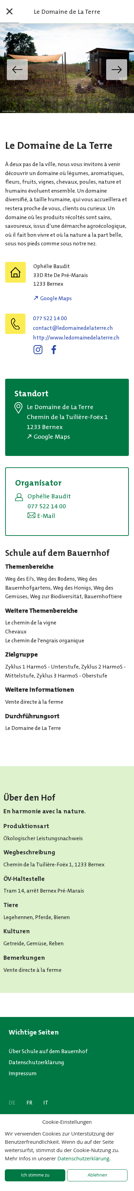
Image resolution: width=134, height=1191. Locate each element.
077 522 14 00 (50, 318)
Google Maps (56, 298)
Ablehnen (97, 1175)
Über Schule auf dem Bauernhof (48, 1051)
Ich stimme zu (35, 1175)
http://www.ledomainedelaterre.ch (76, 337)
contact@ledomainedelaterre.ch (73, 328)
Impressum (23, 1073)
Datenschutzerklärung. (84, 1158)
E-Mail (46, 516)
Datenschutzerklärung (36, 1062)
